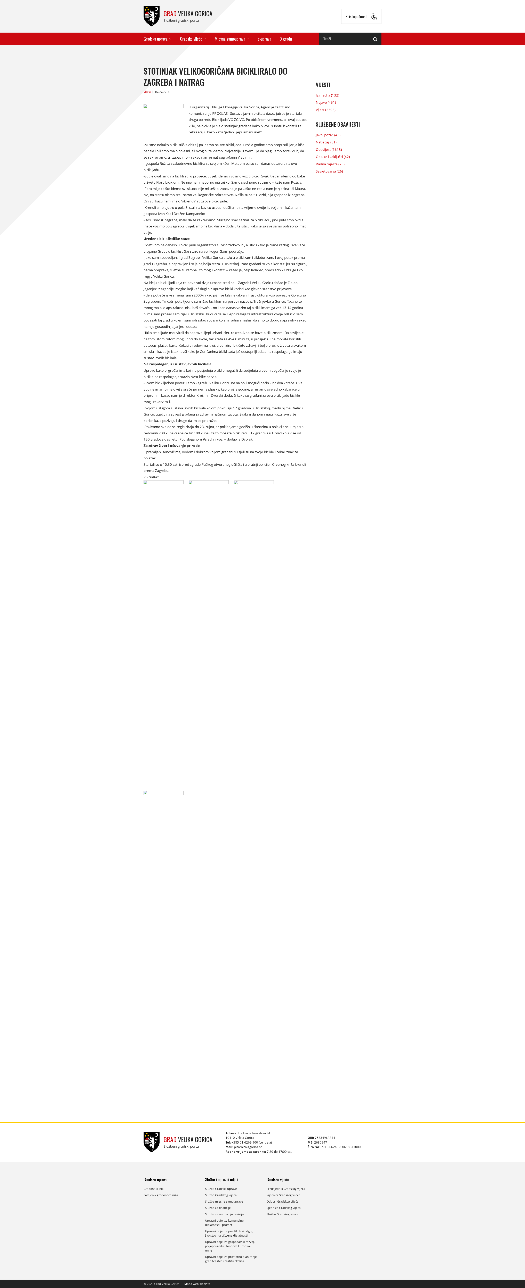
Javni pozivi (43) (328, 135)
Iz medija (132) (327, 95)
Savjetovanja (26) (329, 171)
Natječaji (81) (326, 142)
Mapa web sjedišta (197, 1284)
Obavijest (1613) (329, 149)
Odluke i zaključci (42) (333, 156)
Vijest (147, 92)
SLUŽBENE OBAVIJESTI (338, 124)
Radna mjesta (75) (330, 164)
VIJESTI (323, 84)
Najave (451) (326, 102)
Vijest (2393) (326, 109)
